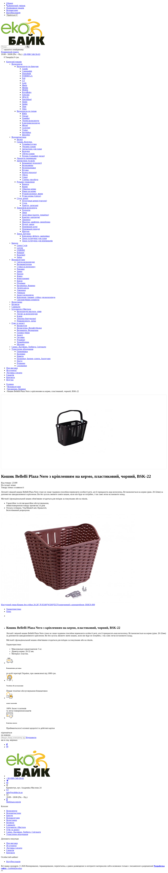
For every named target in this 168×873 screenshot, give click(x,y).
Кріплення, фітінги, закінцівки (36, 236)
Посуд (19, 361)
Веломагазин (12, 10)
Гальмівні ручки (29, 144)
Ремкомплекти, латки (26, 321)
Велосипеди (17, 64)
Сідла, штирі (22, 198)
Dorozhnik (26, 73)
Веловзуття (22, 325)
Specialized (27, 99)
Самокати (16, 307)
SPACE (25, 97)
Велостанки (17, 302)
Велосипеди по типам (26, 111)
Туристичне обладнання (22, 349)
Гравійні (26, 118)
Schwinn (25, 95)
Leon (24, 83)
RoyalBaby (27, 92)
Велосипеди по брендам (27, 66)
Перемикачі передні (31, 229)
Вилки (20, 139)
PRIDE (25, 90)
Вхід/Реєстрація (13, 13)
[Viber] (7, 783)
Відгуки (10, 380)
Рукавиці (21, 340)
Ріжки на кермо (29, 191)
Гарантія (10, 375)
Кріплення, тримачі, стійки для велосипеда (36, 297)
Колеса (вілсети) (29, 172)
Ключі (19, 316)
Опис (8, 611)
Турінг (25, 130)
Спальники (22, 366)
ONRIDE (21, 250)
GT (23, 80)
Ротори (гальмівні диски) (33, 156)
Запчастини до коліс (26, 161)
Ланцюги (26, 219)
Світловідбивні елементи (28, 300)
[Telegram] (7, 781)
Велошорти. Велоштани (27, 330)
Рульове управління (26, 182)
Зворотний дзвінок (16, 5)
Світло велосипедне (26, 262)
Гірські (25, 116)
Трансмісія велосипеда (27, 208)
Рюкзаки (21, 269)
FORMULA (27, 76)
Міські (25, 125)
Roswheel (21, 255)
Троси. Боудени (24, 234)
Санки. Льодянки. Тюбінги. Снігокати (29, 347)
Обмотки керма (29, 189)
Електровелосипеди (31, 123)
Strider (25, 104)
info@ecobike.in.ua (14, 792)
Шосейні (26, 135)
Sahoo (19, 257)
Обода (25, 175)
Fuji (23, 78)
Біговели (15, 304)
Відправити (31, 737)
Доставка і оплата (14, 373)
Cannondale (27, 71)
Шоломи (21, 344)
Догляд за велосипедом (27, 314)
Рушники (21, 363)
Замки (19, 271)
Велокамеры (27, 165)
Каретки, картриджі (31, 217)
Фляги (19, 276)
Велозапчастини (19, 137)
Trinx (24, 109)
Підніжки (21, 283)
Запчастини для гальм (32, 149)
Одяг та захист (18, 323)
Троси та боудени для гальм (34, 238)
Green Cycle (22, 245)
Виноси (25, 184)
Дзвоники (21, 290)
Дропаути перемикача (26, 158)
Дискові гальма (29, 146)
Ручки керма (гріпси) (31, 196)
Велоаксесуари (18, 259)
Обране (9, 3)
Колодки (26, 151)
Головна (10, 384)
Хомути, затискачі (30, 205)
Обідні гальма (28, 153)
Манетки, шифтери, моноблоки (36, 222)
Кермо (25, 186)
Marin (24, 85)
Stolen (24, 102)
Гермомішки (22, 351)
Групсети (26, 210)
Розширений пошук (10, 52)
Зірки (24, 212)
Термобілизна (23, 342)
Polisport (20, 252)
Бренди (15, 243)
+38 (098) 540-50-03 (31, 54)
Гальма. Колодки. (24, 142)
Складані (26, 128)
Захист (20, 335)
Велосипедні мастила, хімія (29, 311)
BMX (24, 113)
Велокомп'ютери (24, 264)
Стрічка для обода (30, 179)
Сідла (24, 203)
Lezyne (20, 248)
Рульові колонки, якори (32, 194)
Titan (24, 106)
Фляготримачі (23, 278)
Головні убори (23, 333)
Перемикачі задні (29, 227)
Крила (19, 281)
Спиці (25, 177)
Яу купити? (11, 845)
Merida (25, 88)
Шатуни (25, 231)
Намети (20, 356)
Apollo (25, 69)
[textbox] (13, 46)
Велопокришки (29, 168)
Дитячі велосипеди (30, 120)
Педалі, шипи (28, 224)
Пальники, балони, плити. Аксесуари (34, 358)
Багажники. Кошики (26, 285)
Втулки (25, 170)
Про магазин (12, 368)
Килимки (21, 354)
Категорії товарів (14, 62)
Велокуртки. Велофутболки (29, 328)
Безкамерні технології (32, 163)
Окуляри (21, 337)
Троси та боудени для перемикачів (37, 241)
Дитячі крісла (23, 288)
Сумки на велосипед (26, 267)
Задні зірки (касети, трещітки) (35, 215)
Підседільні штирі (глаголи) (34, 201)
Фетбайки (26, 132)
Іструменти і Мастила (21, 309)
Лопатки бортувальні (26, 318)
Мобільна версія (13, 802)
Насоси (20, 274)
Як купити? (11, 370)
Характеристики (13, 609)
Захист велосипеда (25, 295)
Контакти (10, 377)
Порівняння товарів (15, 8)
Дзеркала (21, 292)
